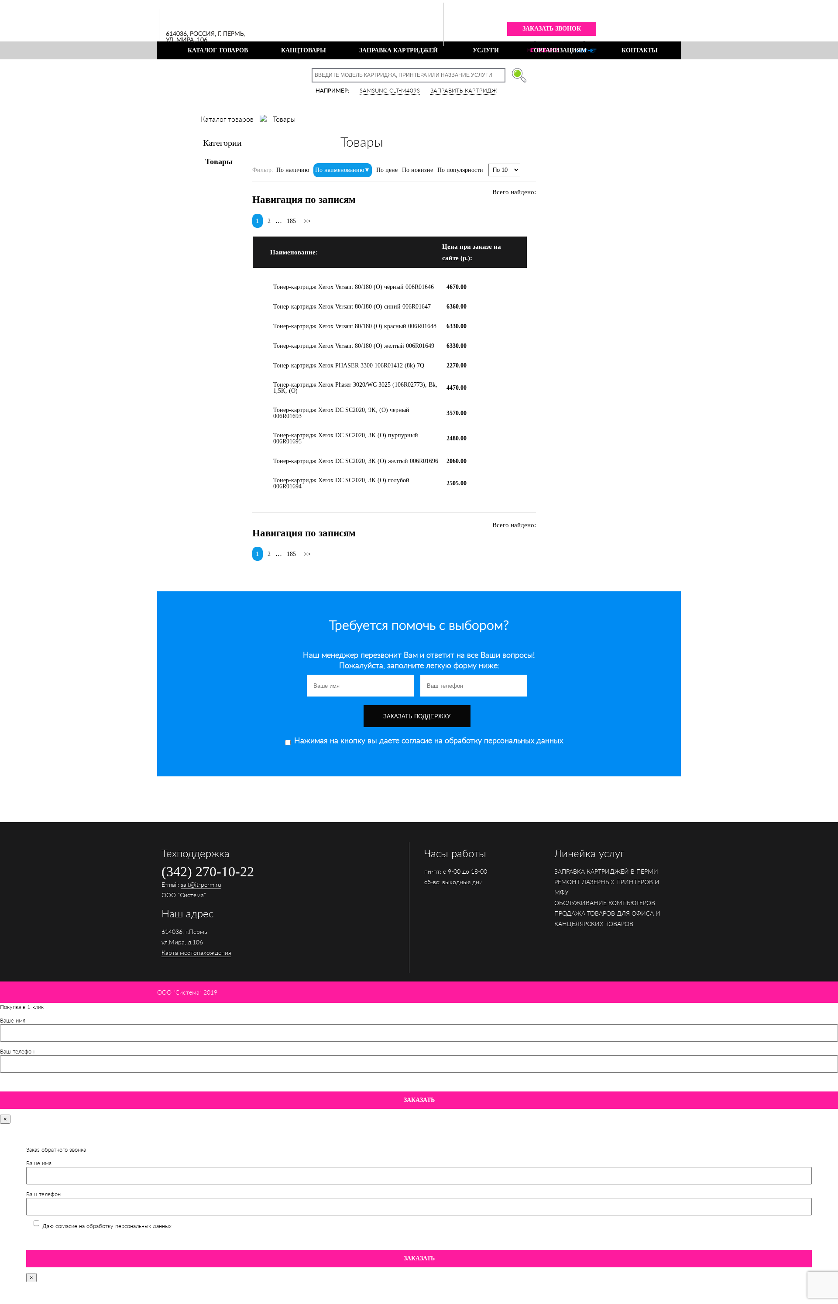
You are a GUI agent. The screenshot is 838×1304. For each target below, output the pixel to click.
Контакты (640, 50)
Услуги (486, 50)
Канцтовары (303, 50)
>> (307, 221)
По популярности (460, 170)
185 (291, 221)
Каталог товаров (218, 50)
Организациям (560, 50)
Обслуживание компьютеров (604, 903)
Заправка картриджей (398, 50)
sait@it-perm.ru (201, 884)
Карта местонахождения (196, 952)
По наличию (292, 170)
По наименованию (339, 170)
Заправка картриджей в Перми (606, 871)
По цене (387, 170)
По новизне (417, 170)
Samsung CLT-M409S (390, 90)
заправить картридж (463, 90)
